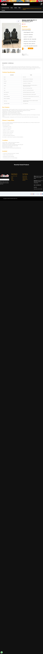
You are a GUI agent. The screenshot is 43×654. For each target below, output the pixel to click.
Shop (12, 7)
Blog (19, 7)
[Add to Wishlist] (22, 49)
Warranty (24, 180)
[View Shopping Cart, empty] (41, 4)
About (15, 7)
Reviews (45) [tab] (10, 63)
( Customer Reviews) (27, 22)
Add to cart (30, 48)
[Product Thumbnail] (18, 21)
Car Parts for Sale (5, 7)
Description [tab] (5, 63)
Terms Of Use (25, 178)
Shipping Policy (25, 179)
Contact (3, 10)
